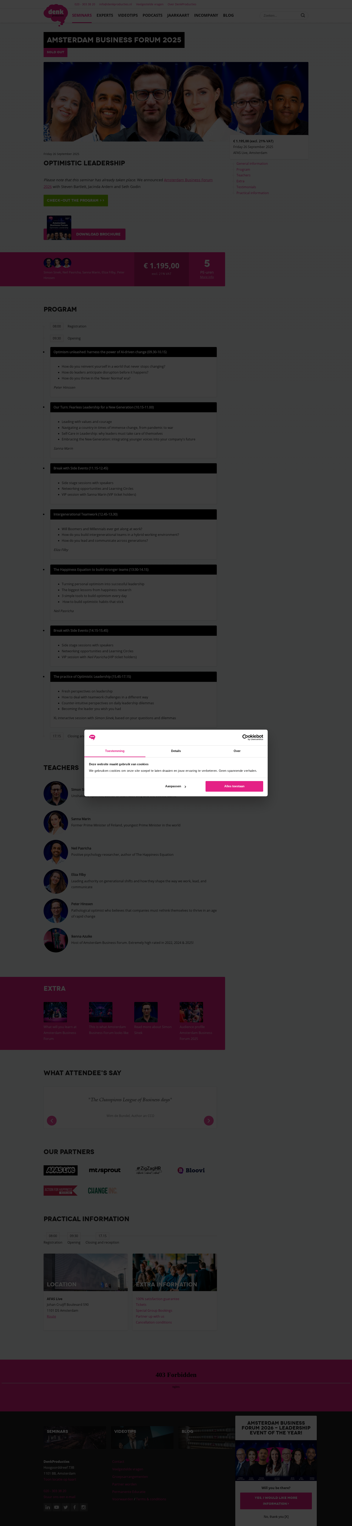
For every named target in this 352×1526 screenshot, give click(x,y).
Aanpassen (173, 786)
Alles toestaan (234, 786)
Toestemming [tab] (114, 751)
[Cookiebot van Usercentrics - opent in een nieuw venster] (245, 737)
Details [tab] (176, 751)
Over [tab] (237, 751)
